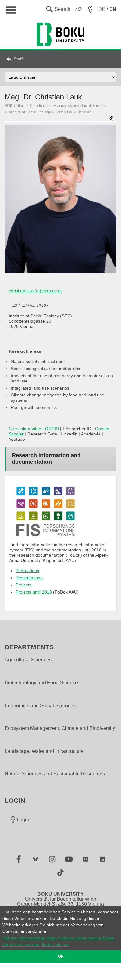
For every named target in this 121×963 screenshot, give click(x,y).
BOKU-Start (14, 106)
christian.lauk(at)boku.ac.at (35, 290)
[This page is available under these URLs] (111, 118)
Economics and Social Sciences (40, 705)
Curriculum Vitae (25, 428)
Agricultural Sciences (28, 659)
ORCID (52, 428)
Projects (23, 584)
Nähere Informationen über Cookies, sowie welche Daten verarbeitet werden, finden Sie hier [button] (58, 941)
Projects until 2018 (34, 592)
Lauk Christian (79, 112)
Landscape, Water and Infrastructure (44, 751)
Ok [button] (60, 956)
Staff (18, 58)
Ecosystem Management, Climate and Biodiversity (60, 728)
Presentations (29, 577)
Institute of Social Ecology (29, 112)
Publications (27, 570)
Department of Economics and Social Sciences (68, 106)
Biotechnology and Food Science (41, 682)
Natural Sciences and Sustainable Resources (55, 773)
